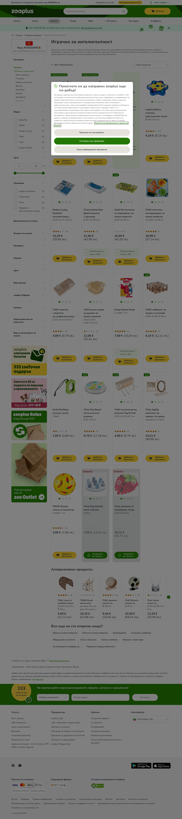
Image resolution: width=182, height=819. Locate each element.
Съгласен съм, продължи (92, 141)
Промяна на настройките (92, 132)
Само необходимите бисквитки (92, 149)
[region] (92, 118)
